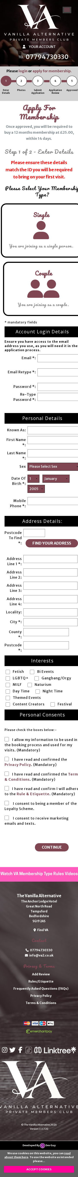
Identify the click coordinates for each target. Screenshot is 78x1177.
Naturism (43, 684)
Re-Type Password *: (24, 397)
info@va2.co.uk (40, 955)
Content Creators (29, 704)
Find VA (42, 930)
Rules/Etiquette (41, 981)
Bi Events (45, 671)
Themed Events (27, 697)
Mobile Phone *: (18, 503)
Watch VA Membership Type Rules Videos (39, 874)
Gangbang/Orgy (56, 678)
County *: (15, 634)
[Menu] (67, 9)
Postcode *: (13, 647)
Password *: (24, 386)
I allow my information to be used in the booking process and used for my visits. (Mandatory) (41, 744)
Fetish (18, 671)
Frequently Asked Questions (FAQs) (40, 989)
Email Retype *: (22, 372)
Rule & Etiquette (33, 794)
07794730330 (47, 57)
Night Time (53, 691)
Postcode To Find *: (13, 537)
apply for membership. (52, 71)
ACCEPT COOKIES (39, 1169)
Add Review (41, 974)
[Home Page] (39, 22)
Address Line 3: (14, 588)
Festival (65, 704)
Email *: (29, 358)
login (23, 71)
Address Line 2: (14, 574)
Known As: (16, 430)
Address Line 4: (14, 601)
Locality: (14, 612)
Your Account (42, 46)
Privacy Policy (18, 764)
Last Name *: (16, 455)
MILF (17, 684)
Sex (23, 466)
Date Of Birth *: (18, 481)
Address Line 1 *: (14, 561)
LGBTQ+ (21, 678)
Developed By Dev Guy (39, 1145)
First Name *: (16, 442)
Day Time (21, 691)
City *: (16, 622)
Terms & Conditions (41, 1003)
